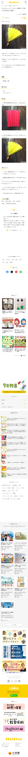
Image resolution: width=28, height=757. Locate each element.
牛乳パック (22, 496)
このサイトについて (6, 743)
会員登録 (17, 744)
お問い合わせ (18, 743)
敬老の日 (4, 490)
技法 (19, 485)
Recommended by (17, 355)
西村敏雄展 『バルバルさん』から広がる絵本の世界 (21, 589)
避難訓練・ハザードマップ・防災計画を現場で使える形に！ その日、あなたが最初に (7, 566)
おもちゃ (8, 259)
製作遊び (10, 5)
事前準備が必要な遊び (11, 203)
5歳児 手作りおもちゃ (6, 485)
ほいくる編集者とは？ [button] (14, 230)
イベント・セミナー (7, 407)
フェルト (4, 487)
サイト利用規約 (5, 746)
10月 (13, 490)
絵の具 (9, 487)
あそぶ (3, 400)
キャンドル (13, 498)
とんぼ (9, 490)
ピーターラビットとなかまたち (21, 543)
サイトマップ (18, 746)
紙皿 (13, 487)
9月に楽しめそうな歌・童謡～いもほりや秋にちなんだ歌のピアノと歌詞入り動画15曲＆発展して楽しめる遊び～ (16, 431)
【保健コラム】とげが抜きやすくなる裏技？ (15, 462)
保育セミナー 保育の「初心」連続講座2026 (7, 589)
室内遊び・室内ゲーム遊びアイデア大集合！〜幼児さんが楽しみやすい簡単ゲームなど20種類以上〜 (16, 425)
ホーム (3, 5)
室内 (13, 259)
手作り (20, 259)
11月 (23, 487)
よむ (3, 403)
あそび (6, 5)
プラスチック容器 (5, 498)
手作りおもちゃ (16, 5)
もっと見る (14, 624)
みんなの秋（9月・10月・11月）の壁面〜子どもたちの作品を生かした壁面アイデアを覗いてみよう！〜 (16, 444)
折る (3, 262)
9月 (16, 490)
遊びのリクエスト (5, 744)
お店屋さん (16, 496)
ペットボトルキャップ (6, 493)
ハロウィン (18, 487)
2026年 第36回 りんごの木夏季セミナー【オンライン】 (7, 613)
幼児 (16, 259)
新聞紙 (14, 493)
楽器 (7, 262)
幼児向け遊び (8, 201)
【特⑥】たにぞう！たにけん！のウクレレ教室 (21, 566)
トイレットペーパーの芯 (7, 496)
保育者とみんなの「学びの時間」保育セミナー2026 (6, 544)
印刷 (22, 17)
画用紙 (11, 262)
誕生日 (18, 498)
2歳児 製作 (15, 485)
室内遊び (19, 201)
